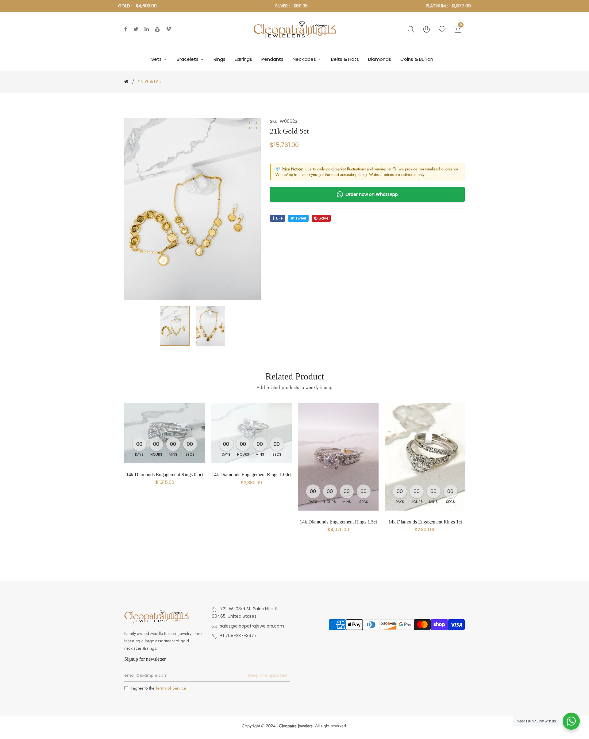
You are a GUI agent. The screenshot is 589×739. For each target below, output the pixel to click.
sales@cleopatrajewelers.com (252, 626)
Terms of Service (171, 688)
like (279, 218)
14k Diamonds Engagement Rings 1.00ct (251, 474)
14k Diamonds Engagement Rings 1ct (425, 521)
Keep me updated (267, 675)
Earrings (243, 59)
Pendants (272, 59)
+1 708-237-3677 (238, 635)
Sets (157, 59)
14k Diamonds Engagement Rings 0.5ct (164, 474)
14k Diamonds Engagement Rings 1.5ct (338, 521)
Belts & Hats (345, 59)
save (323, 218)
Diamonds (379, 59)
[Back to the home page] (126, 82)
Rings (219, 59)
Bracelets (188, 59)
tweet (300, 218)
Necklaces (305, 59)
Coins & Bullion (416, 59)
